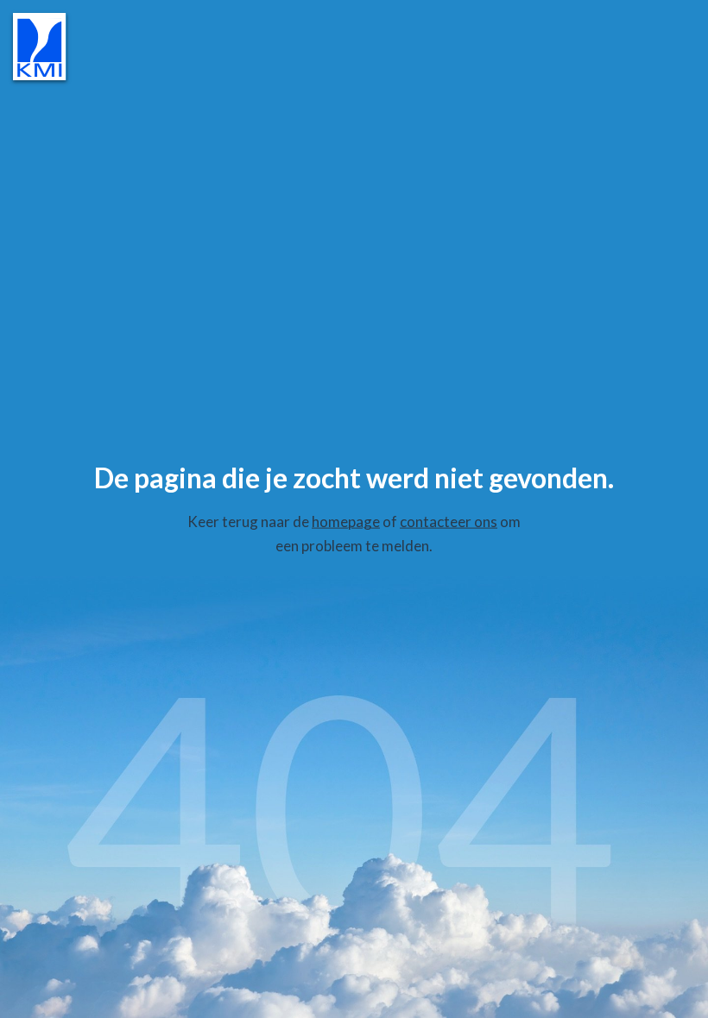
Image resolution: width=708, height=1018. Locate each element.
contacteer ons (448, 521)
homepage (346, 521)
